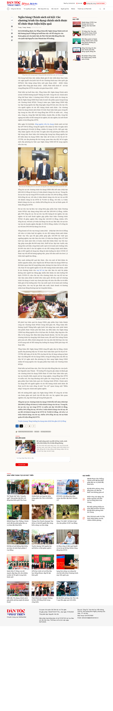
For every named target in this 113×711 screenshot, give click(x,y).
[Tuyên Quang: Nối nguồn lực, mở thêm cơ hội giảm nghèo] (43, 536)
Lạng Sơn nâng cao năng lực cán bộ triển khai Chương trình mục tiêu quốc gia (67, 573)
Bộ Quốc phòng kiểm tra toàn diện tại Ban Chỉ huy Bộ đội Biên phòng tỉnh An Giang (96, 509)
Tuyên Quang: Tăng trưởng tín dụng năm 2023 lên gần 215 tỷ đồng (42, 421)
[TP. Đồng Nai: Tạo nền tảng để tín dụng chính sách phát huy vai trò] (77, 33)
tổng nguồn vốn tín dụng (44, 124)
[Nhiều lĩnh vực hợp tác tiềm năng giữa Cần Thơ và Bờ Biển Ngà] (43, 486)
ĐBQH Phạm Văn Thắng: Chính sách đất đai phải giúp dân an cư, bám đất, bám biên (17, 523)
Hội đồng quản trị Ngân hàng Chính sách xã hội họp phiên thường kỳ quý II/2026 (89, 41)
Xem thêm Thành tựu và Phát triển (20, 475)
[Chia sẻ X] (21, 426)
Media (73, 9)
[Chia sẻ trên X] (12, 30)
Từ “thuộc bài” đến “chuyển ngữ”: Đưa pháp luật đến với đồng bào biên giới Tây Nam (16, 498)
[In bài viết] (12, 37)
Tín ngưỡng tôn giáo (30, 9)
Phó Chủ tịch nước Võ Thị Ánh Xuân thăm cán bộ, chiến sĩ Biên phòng (96, 518)
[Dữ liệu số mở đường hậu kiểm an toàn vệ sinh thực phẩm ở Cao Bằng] (18, 536)
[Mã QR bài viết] (12, 40)
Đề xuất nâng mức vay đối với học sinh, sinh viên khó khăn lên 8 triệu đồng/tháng (52, 442)
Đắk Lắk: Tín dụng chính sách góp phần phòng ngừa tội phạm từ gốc (18, 600)
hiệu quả (37, 431)
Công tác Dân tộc (16, 9)
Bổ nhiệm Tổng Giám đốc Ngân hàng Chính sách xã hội (89, 57)
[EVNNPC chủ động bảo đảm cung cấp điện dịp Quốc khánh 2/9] (67, 486)
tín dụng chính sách (45, 431)
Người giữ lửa (65, 9)
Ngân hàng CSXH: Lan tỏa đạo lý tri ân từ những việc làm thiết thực (89, 25)
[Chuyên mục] (104, 9)
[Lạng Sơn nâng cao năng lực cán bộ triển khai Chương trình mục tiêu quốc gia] (67, 561)
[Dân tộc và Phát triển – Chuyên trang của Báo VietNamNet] (13, 3)
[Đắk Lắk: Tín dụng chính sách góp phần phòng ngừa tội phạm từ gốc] (18, 588)
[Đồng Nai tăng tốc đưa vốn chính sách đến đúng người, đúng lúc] (77, 50)
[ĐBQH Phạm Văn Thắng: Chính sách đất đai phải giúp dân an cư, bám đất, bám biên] (18, 511)
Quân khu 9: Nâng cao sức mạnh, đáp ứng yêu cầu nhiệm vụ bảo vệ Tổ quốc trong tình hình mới (17, 574)
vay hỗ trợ (40, 270)
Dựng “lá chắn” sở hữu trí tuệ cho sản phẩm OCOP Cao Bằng (66, 522)
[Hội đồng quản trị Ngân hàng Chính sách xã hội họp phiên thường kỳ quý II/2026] (77, 41)
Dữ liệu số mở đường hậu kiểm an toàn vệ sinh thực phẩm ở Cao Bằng (17, 548)
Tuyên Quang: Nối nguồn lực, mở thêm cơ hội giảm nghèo (42, 547)
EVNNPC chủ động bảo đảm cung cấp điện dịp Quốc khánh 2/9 (66, 498)
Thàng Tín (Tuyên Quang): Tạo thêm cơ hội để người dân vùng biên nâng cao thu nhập (42, 523)
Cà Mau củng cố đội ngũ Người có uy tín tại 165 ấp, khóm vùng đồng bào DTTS (67, 548)
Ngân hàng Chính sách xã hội (25, 431)
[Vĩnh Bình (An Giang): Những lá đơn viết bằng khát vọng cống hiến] (43, 588)
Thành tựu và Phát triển (84, 9)
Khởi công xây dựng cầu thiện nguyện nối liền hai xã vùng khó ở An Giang (95, 499)
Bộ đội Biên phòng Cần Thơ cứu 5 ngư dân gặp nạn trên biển (67, 599)
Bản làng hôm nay (43, 9)
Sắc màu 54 (54, 9)
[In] (29, 426)
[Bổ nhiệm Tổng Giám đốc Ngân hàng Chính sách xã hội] (77, 58)
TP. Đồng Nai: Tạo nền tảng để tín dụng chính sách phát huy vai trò (89, 33)
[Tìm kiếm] (100, 9)
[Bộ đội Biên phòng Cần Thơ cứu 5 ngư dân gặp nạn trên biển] (67, 588)
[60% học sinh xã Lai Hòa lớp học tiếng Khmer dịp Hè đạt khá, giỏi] (43, 561)
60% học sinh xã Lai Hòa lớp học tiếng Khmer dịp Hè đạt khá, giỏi (42, 573)
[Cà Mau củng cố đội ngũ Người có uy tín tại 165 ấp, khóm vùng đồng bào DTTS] (67, 536)
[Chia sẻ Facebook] (12, 26)
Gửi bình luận (21, 464)
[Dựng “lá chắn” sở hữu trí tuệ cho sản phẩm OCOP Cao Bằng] (67, 511)
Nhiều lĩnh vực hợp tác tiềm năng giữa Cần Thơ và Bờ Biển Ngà (42, 498)
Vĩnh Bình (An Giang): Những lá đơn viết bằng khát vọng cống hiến (42, 600)
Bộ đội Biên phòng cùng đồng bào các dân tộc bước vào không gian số (95, 490)
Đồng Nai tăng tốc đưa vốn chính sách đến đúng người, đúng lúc (89, 49)
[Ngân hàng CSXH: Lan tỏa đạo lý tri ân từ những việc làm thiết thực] (77, 24)
